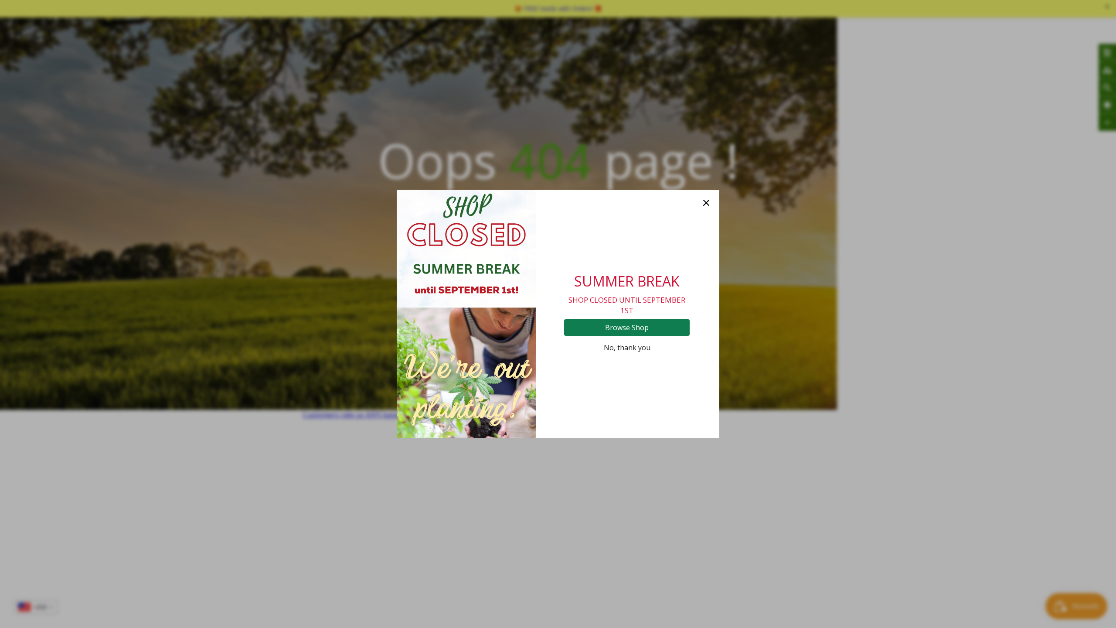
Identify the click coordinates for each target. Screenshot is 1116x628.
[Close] (706, 203)
